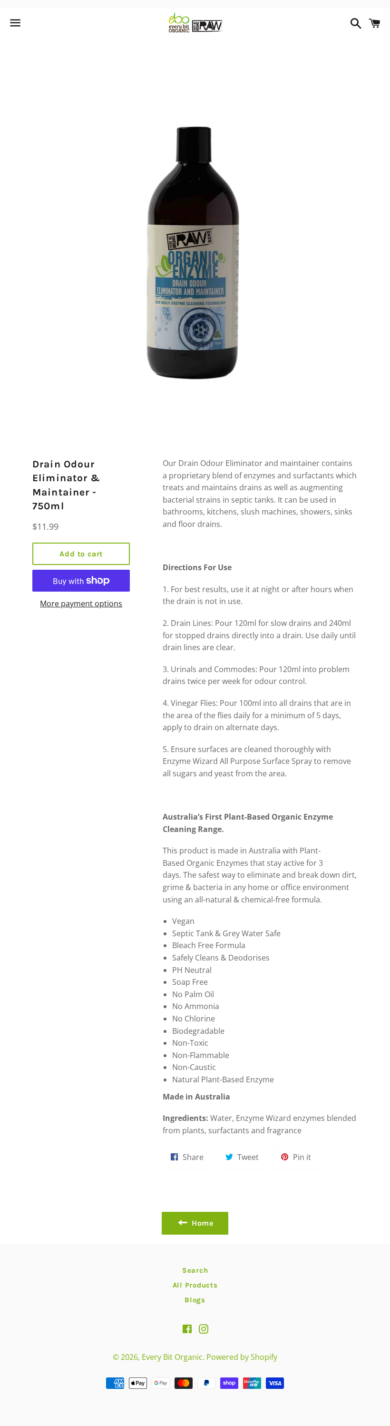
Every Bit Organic (172, 1357)
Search (195, 1270)
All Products (195, 1285)
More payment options (81, 603)
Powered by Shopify (241, 1357)
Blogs (195, 1300)
